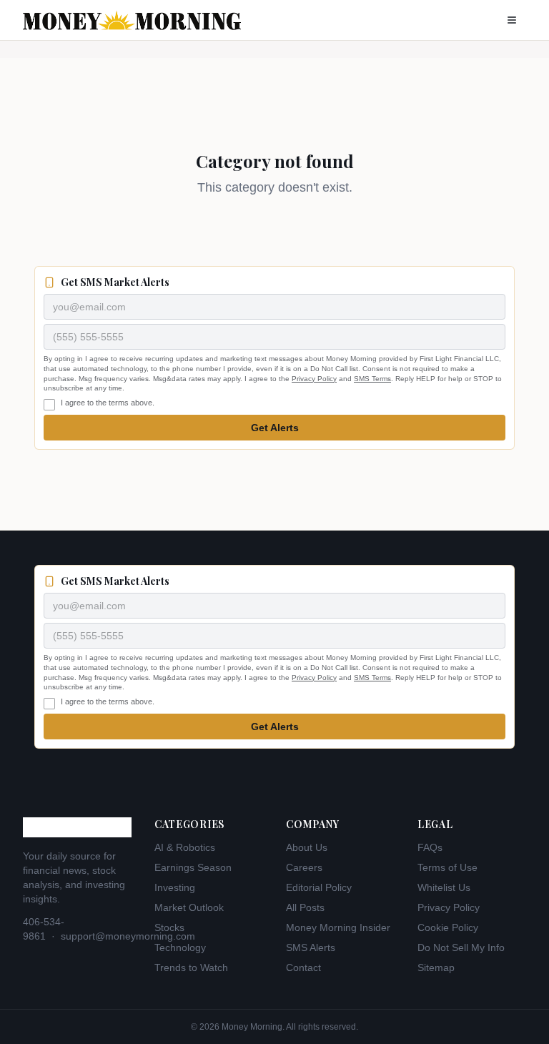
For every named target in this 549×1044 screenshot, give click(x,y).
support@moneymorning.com (128, 936)
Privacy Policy (314, 379)
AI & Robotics (184, 847)
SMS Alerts (310, 947)
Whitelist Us (443, 887)
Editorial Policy (319, 887)
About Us (306, 847)
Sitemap (436, 967)
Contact (303, 967)
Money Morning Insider (338, 927)
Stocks (169, 927)
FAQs (429, 847)
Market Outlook (189, 907)
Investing (174, 887)
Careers (304, 867)
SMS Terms (372, 379)
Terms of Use (447, 867)
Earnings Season (193, 867)
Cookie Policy (447, 927)
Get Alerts (275, 427)
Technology (180, 947)
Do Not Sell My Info (461, 947)
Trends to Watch (191, 967)
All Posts (305, 907)
